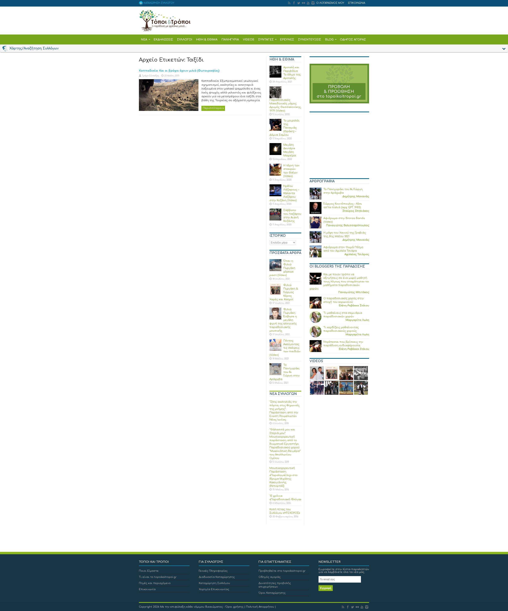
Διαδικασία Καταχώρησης (217, 577)
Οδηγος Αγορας (353, 39)
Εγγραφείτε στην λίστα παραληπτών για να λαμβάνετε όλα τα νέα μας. (343, 570)
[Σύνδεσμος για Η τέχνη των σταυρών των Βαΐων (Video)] (275, 174)
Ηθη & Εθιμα (206, 39)
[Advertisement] (339, 148)
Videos (248, 39)
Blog (329, 39)
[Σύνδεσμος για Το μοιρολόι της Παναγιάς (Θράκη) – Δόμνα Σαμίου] (275, 130)
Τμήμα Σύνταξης (150, 76)
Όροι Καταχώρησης (272, 593)
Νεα (144, 39)
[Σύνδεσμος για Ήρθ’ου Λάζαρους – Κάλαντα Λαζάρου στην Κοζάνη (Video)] (275, 195)
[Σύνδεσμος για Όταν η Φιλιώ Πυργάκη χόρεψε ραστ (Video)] (275, 270)
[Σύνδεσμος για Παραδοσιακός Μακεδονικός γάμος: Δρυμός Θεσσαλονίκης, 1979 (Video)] (275, 97)
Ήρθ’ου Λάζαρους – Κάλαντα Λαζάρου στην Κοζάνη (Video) (284, 193)
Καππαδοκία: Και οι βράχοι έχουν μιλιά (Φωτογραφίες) (179, 70)
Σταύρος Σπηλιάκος (356, 211)
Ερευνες (287, 39)
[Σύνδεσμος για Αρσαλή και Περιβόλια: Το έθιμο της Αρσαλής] (275, 76)
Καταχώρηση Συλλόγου (214, 583)
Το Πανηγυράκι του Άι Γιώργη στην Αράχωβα (284, 372)
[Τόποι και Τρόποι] (164, 29)
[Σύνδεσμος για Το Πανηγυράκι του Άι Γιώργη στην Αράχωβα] (275, 374)
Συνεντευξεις (309, 39)
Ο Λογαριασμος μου (330, 3)
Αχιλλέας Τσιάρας (356, 254)
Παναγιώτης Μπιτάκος (353, 292)
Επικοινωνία (147, 589)
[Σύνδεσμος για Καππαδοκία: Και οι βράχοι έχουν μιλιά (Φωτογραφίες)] (168, 110)
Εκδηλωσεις (163, 39)
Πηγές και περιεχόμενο (155, 583)
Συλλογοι (184, 39)
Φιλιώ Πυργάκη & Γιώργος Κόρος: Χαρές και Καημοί (283, 292)
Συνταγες (266, 39)
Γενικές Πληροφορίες (213, 571)
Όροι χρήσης (234, 606)
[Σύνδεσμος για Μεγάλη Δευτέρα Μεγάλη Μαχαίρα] (275, 154)
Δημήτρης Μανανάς (356, 196)
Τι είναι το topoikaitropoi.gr (158, 577)
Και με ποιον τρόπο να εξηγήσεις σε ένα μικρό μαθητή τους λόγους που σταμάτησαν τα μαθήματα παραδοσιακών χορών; (339, 281)
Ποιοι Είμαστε (149, 571)
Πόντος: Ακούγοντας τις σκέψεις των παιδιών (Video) (284, 347)
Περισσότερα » (213, 108)
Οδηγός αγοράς (270, 577)
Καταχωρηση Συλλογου (158, 3)
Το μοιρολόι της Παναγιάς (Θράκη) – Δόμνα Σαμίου (284, 127)
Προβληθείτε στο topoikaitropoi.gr (282, 571)
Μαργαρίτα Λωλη (357, 320)
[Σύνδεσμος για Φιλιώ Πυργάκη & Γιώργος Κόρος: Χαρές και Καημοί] (275, 294)
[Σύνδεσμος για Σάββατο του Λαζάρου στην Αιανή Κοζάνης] (275, 219)
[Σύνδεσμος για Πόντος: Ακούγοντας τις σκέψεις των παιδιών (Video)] (275, 350)
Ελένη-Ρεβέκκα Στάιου (354, 305)
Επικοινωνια (356, 3)
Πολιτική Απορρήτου (260, 606)
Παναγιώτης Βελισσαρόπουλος (347, 225)
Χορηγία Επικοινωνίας (214, 589)
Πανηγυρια (230, 39)
